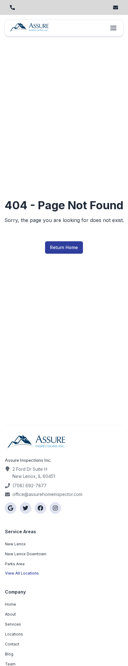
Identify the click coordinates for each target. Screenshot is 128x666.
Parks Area (15, 564)
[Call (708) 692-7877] (12, 7)
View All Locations (22, 573)
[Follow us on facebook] (40, 508)
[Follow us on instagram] (55, 508)
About (10, 614)
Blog (9, 654)
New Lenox (15, 544)
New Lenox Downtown (25, 554)
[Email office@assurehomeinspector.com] (115, 7)
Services (13, 624)
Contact (12, 644)
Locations (14, 634)
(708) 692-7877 (29, 485)
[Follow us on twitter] (25, 508)
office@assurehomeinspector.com (47, 494)
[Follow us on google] (10, 508)
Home (10, 604)
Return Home (64, 247)
